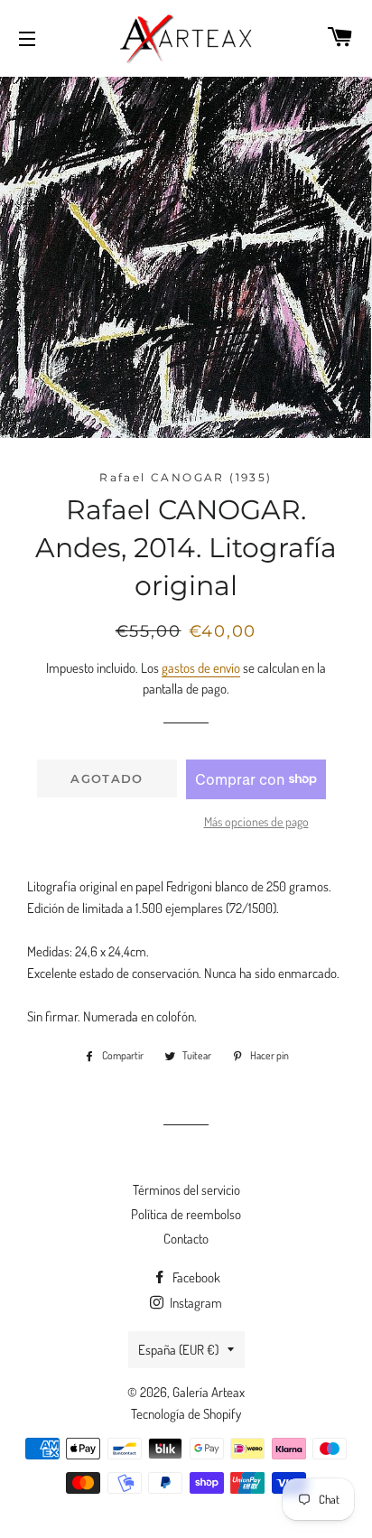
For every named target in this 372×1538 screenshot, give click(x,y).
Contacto (186, 1238)
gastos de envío (201, 667)
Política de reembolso (186, 1214)
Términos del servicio (186, 1189)
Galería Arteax (208, 1392)
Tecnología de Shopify (186, 1413)
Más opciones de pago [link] (256, 821)
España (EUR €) (178, 1349)
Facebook (195, 1277)
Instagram (194, 1302)
